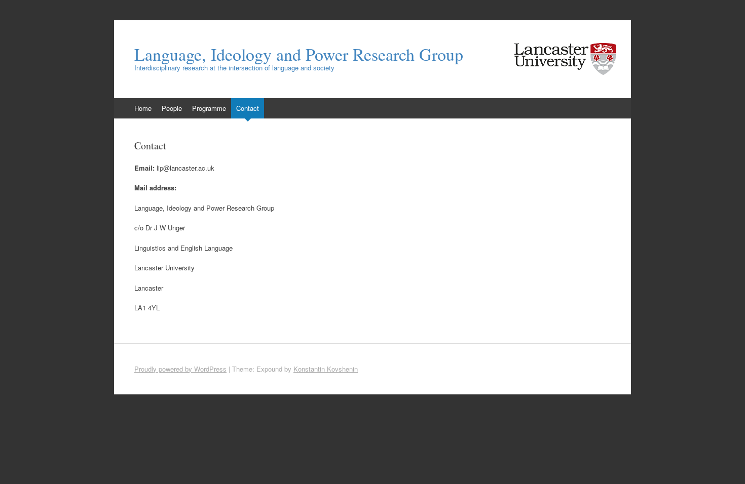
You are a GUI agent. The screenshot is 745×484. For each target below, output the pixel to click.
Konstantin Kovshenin (325, 369)
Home (143, 108)
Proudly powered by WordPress (180, 369)
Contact (247, 108)
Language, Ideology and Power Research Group (298, 54)
